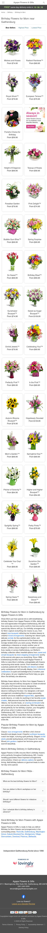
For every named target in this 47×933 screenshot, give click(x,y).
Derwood (16, 836)
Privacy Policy (20, 924)
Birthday (10, 12)
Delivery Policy (23, 927)
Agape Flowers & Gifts (23, 2)
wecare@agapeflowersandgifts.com (23, 888)
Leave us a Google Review (23, 904)
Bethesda (32, 836)
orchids (10, 638)
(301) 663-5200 (24, 886)
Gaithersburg (30, 831)
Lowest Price (36, 27)
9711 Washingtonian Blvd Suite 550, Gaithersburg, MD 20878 (23, 884)
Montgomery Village (33, 834)
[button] (42, 928)
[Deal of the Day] (35, 122)
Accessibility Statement (35, 924)
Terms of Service (7, 924)
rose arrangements (15, 731)
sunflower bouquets (37, 734)
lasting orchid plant (33, 702)
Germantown (6, 836)
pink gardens (12, 741)
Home (3, 12)
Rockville (20, 831)
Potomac (24, 836)
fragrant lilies (29, 695)
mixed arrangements (16, 635)
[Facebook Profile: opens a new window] (23, 896)
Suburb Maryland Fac (15, 834)
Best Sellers (10, 27)
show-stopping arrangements (28, 654)
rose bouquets (13, 633)
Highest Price (23, 27)
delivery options (27, 760)
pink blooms (32, 666)
